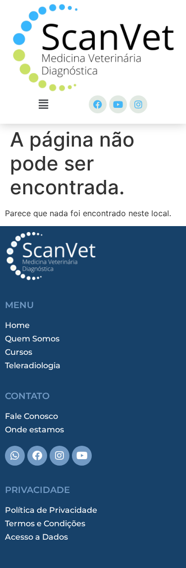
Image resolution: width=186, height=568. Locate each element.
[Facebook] (98, 104)
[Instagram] (138, 104)
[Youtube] (118, 104)
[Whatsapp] (15, 456)
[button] (43, 104)
